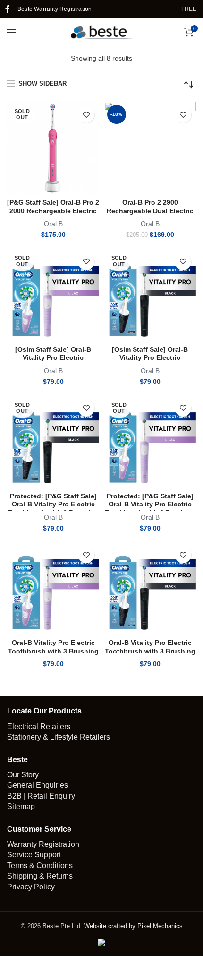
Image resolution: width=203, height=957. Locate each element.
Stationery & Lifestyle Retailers (58, 737)
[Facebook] (7, 9)
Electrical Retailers (38, 726)
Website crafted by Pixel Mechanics (133, 926)
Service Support (34, 855)
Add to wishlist (86, 114)
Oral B (53, 223)
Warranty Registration (43, 844)
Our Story (23, 775)
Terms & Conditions (40, 865)
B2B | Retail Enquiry (41, 796)
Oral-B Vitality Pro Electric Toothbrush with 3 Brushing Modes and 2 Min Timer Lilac (53, 655)
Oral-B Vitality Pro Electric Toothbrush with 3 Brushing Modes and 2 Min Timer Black (150, 655)
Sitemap (21, 806)
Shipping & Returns (40, 876)
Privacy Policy (31, 887)
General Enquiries (37, 785)
